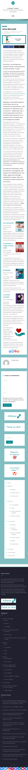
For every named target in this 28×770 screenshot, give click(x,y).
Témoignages (7, 626)
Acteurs (13, 508)
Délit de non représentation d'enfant (11, 630)
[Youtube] (23, 768)
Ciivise (5, 644)
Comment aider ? (11, 552)
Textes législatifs (15, 505)
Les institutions (7, 647)
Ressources (10, 501)
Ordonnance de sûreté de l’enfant (10, 746)
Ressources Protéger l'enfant (9, 665)
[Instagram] (15, 351)
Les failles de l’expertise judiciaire (10, 759)
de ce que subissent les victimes (17, 93)
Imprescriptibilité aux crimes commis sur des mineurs (14, 733)
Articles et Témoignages (8, 618)
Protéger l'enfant (13, 8)
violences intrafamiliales (6, 33)
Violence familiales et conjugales (10, 685)
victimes (15, 32)
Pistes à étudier (7, 661)
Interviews (6, 623)
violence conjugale (8, 687)
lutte (7, 32)
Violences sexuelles (15, 516)
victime (12, 32)
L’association (11, 549)
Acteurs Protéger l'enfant (9, 666)
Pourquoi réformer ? (15, 492)
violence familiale (8, 690)
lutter (10, 32)
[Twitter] (12, 351)
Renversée (6, 270)
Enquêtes (12, 31)
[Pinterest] (12, 768)
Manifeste (10, 486)
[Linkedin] (19, 768)
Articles (6, 620)
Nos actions (7, 631)
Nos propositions (8, 658)
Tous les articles (19, 31)
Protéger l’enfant (15, 544)
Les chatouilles (8, 223)
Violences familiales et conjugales (11, 676)
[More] (18, 351)
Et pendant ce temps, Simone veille (8, 246)
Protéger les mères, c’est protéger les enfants (13, 706)
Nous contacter (11, 555)
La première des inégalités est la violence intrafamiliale (15, 710)
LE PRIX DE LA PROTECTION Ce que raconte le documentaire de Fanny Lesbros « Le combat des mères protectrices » (14, 724)
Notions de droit (14, 496)
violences (18, 32)
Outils (16, 31)
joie (5, 32)
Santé (5, 653)
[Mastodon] (16, 768)
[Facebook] (10, 351)
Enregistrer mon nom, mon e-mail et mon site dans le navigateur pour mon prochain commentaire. (13, 399)
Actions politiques (8, 669)
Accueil (9, 482)
